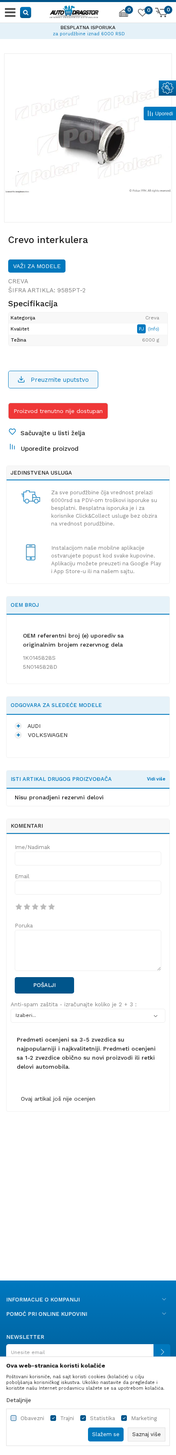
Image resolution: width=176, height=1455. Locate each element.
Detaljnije (18, 1400)
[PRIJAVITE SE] (88, 1355)
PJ (142, 329)
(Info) (153, 329)
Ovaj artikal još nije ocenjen (58, 1098)
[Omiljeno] (142, 14)
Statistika (102, 1418)
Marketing (144, 1418)
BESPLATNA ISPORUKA (88, 27)
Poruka (24, 926)
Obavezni (32, 1418)
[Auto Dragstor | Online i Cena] (74, 10)
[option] (88, 30)
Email (22, 876)
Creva (18, 281)
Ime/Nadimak (32, 847)
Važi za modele (37, 266)
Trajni (67, 1418)
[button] (26, 12)
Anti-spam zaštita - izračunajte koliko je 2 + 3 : (74, 1004)
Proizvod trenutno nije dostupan (58, 411)
